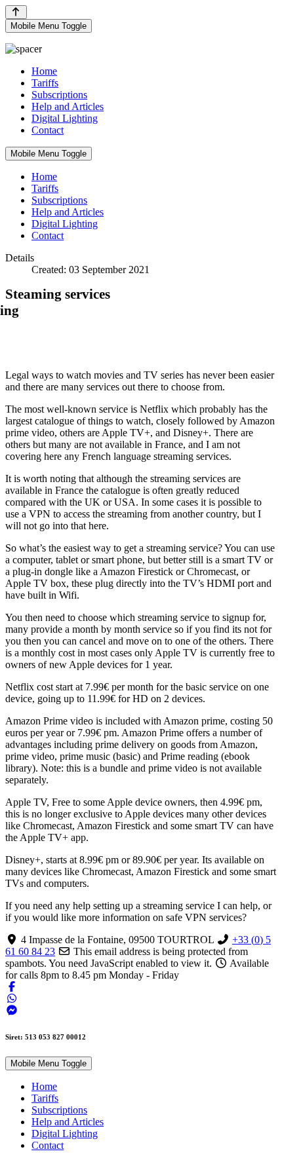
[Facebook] (11, 986)
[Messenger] (11, 1010)
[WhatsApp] (11, 998)
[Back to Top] (16, 12)
